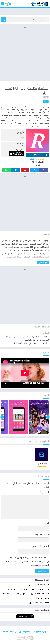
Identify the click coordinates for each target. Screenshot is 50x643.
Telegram (15, 170)
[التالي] (2, 417)
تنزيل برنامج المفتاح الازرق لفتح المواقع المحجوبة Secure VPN (26, 594)
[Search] (3, 19)
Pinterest (25, 170)
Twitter (34, 170)
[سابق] (48, 417)
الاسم (45, 523)
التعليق (44, 492)
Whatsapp (6, 170)
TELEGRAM (35, 155)
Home (46, 85)
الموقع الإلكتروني (40, 546)
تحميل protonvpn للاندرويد (38, 603)
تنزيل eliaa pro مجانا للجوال (39, 585)
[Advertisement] (25, 54)
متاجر (33, 85)
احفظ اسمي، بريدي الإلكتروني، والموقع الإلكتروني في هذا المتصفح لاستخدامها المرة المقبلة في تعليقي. (27, 561)
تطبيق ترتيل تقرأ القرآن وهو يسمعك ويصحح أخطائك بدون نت (27, 589)
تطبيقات (40, 85)
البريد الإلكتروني (40, 535)
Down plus (8, 631)
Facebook (43, 170)
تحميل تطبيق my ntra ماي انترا (37, 598)
